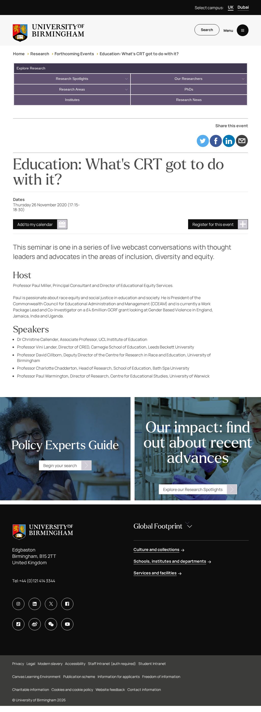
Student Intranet (152, 663)
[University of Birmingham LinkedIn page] (35, 604)
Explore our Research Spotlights (193, 489)
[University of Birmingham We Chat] (51, 624)
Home (19, 53)
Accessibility (75, 663)
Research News (189, 100)
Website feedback (110, 689)
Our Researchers (188, 79)
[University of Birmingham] (48, 30)
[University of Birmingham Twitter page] (51, 604)
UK (230, 7)
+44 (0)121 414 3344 (37, 581)
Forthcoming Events (74, 53)
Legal (31, 663)
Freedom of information (161, 676)
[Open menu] (243, 30)
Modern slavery (50, 663)
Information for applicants (119, 676)
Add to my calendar (35, 224)
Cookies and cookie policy (72, 689)
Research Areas (72, 89)
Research (39, 53)
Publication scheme (79, 676)
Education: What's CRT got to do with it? (139, 53)
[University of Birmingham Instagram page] (18, 604)
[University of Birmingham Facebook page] (67, 604)
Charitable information (30, 689)
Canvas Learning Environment (36, 676)
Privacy (18, 663)
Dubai (243, 7)
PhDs (189, 89)
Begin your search (60, 465)
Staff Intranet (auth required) (112, 663)
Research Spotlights (72, 79)
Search (207, 29)
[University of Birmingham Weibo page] (35, 624)
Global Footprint (158, 526)
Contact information (144, 689)
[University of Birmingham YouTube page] (67, 624)
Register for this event (212, 224)
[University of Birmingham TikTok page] (18, 624)
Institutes (72, 100)
